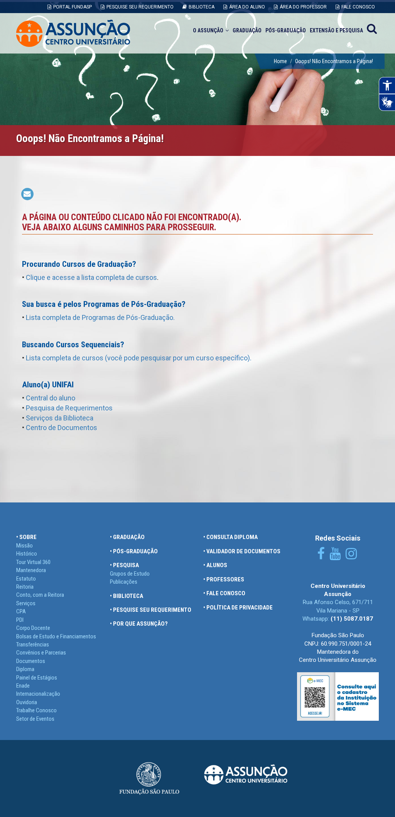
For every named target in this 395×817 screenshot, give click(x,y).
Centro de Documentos (61, 428)
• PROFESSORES (223, 579)
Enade (23, 685)
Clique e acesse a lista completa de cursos (91, 277)
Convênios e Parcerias (41, 652)
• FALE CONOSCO (224, 593)
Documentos (30, 661)
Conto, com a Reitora (40, 594)
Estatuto (26, 578)
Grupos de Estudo (130, 573)
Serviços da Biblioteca (59, 418)
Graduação (247, 30)
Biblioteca (201, 7)
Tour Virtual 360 (33, 562)
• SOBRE (26, 537)
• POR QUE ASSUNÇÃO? (139, 623)
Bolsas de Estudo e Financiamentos (56, 636)
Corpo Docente (33, 627)
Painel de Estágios (36, 677)
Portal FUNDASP (72, 7)
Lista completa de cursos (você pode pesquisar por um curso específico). (139, 358)
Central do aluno (50, 398)
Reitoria (25, 586)
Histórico (26, 553)
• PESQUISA (124, 565)
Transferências (32, 644)
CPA (21, 611)
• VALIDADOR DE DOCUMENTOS (241, 551)
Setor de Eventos (35, 718)
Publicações (123, 581)
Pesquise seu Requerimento (140, 7)
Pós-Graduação (285, 30)
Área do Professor (303, 7)
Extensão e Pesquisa (336, 30)
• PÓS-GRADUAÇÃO (134, 551)
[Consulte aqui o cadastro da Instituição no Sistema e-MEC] (338, 696)
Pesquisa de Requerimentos (69, 408)
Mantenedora (31, 570)
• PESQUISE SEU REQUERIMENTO (150, 609)
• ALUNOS (215, 565)
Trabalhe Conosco (36, 710)
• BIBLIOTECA (126, 596)
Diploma (25, 669)
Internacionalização (38, 693)
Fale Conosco (358, 7)
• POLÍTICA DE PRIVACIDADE (238, 607)
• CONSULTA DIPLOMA (230, 537)
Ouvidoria (26, 702)
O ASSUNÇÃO (208, 30)
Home (280, 61)
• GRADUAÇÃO (127, 537)
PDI (20, 619)
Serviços (25, 603)
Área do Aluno (247, 7)
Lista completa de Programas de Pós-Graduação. (100, 317)
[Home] (73, 33)
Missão (24, 545)
